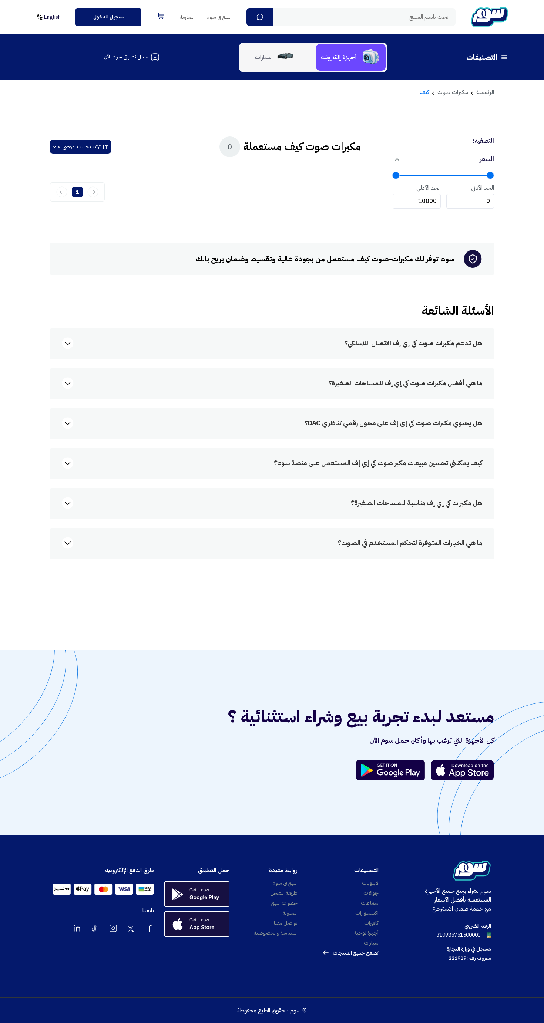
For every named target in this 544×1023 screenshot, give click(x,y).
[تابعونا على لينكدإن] (77, 928)
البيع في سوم (219, 17)
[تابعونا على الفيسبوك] (149, 928)
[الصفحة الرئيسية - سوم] (489, 17)
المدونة (187, 17)
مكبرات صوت (452, 92)
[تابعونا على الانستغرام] (113, 928)
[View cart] (160, 15)
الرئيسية (485, 92)
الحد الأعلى (428, 187)
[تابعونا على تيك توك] (95, 928)
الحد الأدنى (482, 187)
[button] (259, 17)
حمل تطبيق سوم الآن (126, 57)
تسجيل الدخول (108, 16)
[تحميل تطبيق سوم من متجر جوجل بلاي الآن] (393, 770)
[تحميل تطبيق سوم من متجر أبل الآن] (462, 770)
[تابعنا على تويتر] (131, 928)
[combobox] (351, 17)
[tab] (351, 57)
